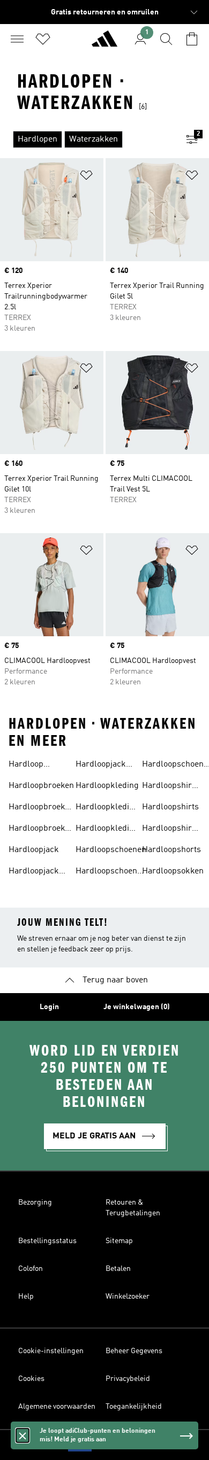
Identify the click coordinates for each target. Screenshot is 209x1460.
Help (26, 1296)
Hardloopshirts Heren (170, 829)
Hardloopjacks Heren (103, 765)
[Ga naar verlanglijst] (43, 39)
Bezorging (35, 1202)
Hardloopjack (34, 850)
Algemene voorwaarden (56, 1406)
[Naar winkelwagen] (192, 39)
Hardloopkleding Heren (107, 829)
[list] (87, 139)
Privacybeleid (128, 1379)
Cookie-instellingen (51, 1351)
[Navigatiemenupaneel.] (17, 39)
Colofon (30, 1268)
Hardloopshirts (170, 807)
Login (49, 1007)
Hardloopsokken (173, 871)
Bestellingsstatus (47, 1241)
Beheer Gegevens (134, 1351)
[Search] (166, 39)
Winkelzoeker (128, 1296)
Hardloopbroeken (41, 786)
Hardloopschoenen (111, 850)
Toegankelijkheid (134, 1406)
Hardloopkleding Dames (107, 808)
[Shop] (104, 43)
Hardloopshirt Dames (168, 787)
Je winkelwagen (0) (136, 1007)
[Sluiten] (22, 1452)
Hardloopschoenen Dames (111, 872)
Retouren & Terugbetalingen (133, 1208)
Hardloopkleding (107, 786)
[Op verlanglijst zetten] (86, 177)
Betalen (118, 1268)
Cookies (31, 1379)
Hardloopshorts (171, 850)
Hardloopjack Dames (34, 872)
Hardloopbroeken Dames (41, 808)
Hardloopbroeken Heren (41, 829)
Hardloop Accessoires (31, 765)
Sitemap (119, 1241)
